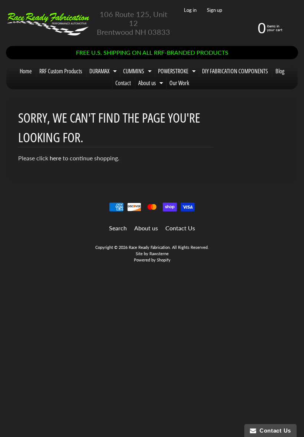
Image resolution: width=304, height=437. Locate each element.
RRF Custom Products (60, 71)
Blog (279, 71)
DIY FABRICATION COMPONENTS (235, 71)
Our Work (179, 83)
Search (118, 227)
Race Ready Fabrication (149, 247)
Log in (190, 10)
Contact (123, 83)
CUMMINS (138, 72)
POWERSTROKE (178, 72)
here (55, 157)
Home (26, 71)
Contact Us (180, 227)
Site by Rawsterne (152, 253)
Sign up (214, 10)
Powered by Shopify (152, 259)
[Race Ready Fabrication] (48, 23)
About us (151, 84)
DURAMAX (104, 72)
